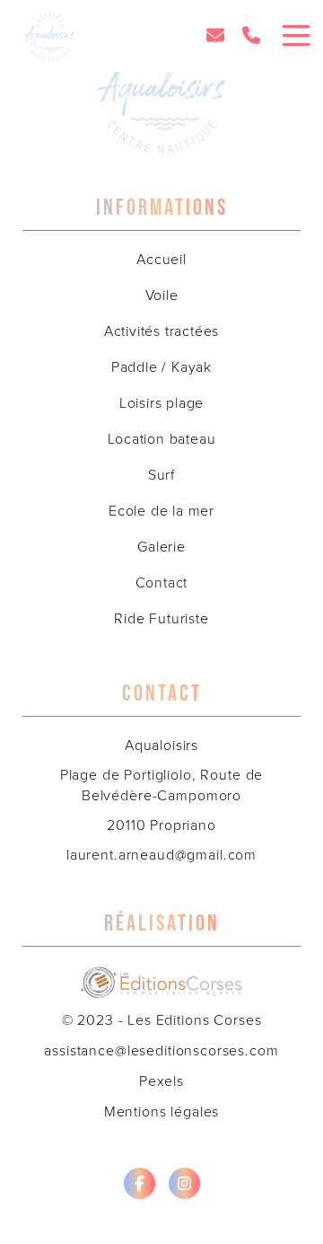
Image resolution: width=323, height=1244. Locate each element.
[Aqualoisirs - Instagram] (184, 1183)
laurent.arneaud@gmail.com (161, 854)
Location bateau (162, 438)
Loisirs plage (161, 403)
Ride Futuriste (161, 618)
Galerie (161, 546)
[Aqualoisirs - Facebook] (139, 1183)
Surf (161, 474)
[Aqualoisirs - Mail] (215, 35)
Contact (161, 582)
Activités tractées (161, 331)
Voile (162, 295)
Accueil (161, 259)
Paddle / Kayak (161, 367)
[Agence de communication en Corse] (161, 975)
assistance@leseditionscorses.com (161, 1050)
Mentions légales (162, 1111)
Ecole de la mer (161, 510)
